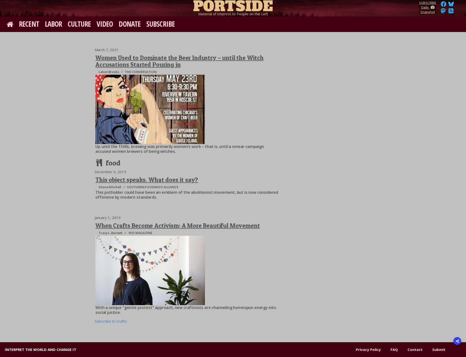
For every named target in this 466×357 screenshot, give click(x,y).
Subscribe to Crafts (111, 321)
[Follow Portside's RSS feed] (451, 12)
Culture (79, 24)
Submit (438, 349)
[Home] (233, 4)
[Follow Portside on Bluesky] (451, 5)
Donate (130, 24)
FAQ (394, 349)
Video (105, 24)
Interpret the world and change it (40, 349)
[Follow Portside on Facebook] (443, 5)
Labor (53, 24)
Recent (29, 24)
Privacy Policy (368, 349)
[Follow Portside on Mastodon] (443, 12)
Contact (415, 349)
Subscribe (160, 24)
